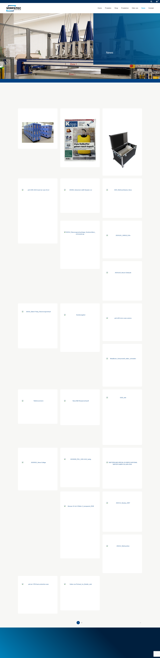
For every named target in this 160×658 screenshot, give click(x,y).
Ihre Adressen (118, 636)
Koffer (84, 638)
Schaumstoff (86, 634)
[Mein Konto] (154, 1)
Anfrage (27, 1)
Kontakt (151, 8)
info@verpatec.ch (26, 642)
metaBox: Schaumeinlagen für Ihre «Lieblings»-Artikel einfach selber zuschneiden (122, 350)
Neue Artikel (54, 639)
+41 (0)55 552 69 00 (13, 1)
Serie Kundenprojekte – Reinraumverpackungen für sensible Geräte (38, 115)
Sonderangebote (56, 641)
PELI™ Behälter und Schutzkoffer (92, 640)
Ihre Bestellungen (119, 634)
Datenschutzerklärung (34, 654)
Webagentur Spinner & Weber (122, 654)
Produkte (108, 8)
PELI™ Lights (86, 642)
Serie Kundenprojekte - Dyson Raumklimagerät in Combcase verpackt (122, 115)
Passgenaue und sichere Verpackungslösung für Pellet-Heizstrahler (37, 454)
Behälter (84, 636)
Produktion (125, 8)
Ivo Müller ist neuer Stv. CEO (80, 579)
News (143, 8)
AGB (52, 634)
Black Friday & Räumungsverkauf (37, 307)
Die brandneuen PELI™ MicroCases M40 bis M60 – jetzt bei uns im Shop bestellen (122, 310)
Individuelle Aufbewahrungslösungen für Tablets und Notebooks (80, 498)
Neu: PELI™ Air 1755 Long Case (38, 579)
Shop (116, 8)
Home (100, 8)
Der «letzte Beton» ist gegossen (122, 393)
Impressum (21, 654)
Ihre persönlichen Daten (121, 638)
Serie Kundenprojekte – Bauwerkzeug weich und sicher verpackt (122, 227)
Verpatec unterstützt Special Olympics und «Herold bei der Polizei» (122, 454)
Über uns (135, 8)
